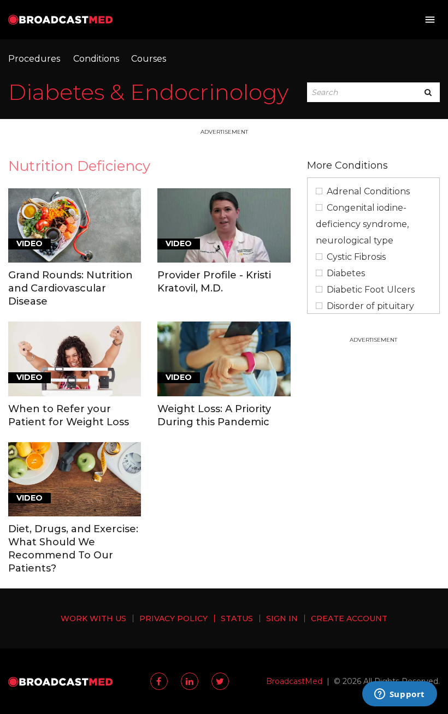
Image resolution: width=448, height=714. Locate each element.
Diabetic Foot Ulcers (371, 289)
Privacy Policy (173, 618)
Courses (148, 58)
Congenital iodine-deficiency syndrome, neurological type (362, 224)
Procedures (34, 58)
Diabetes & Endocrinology (148, 92)
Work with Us (93, 618)
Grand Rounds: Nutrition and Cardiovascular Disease (70, 288)
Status (237, 618)
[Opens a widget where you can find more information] (399, 695)
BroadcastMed (294, 681)
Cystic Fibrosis (356, 257)
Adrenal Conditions (368, 191)
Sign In (282, 618)
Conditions (96, 58)
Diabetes (346, 273)
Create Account (349, 618)
